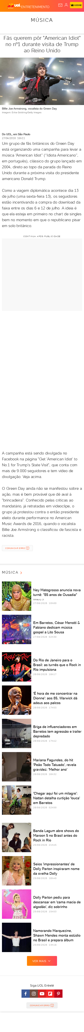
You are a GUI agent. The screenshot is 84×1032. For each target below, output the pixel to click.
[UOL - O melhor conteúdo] (14, 6)
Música (42, 20)
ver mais (39, 961)
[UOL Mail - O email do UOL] (60, 5)
